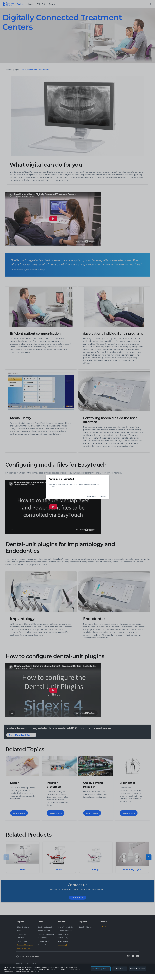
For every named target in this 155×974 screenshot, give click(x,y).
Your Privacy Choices (100, 969)
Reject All (119, 969)
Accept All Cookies (137, 969)
